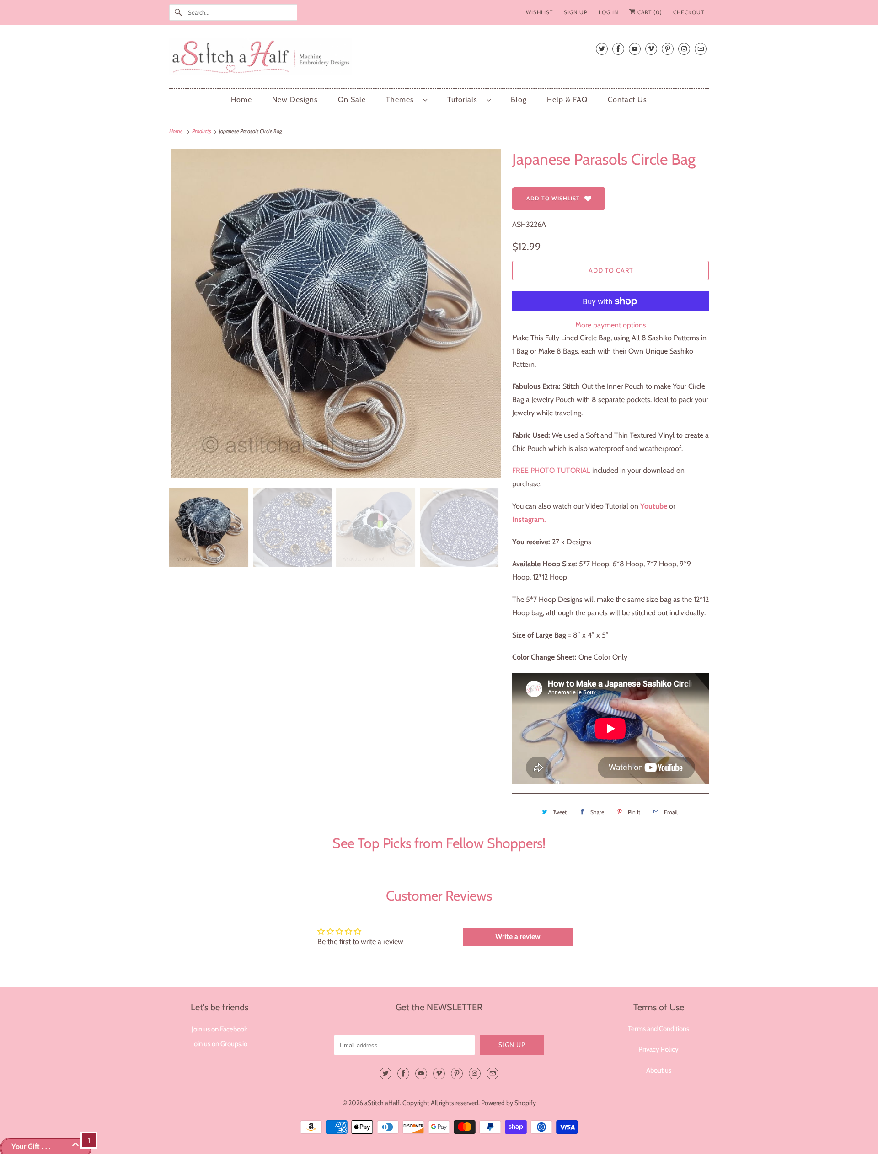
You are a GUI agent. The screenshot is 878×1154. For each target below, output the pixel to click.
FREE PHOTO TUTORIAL (551, 470)
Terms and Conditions (658, 1029)
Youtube (653, 506)
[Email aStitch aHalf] (701, 48)
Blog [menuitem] (519, 99)
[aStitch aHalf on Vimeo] (651, 48)
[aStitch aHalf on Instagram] (684, 48)
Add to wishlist (553, 198)
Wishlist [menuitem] (539, 12)
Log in (608, 12)
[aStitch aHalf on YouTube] (635, 48)
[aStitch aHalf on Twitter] (602, 48)
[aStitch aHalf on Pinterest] (668, 48)
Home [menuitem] (241, 99)
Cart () (649, 12)
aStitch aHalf (382, 1103)
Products (202, 131)
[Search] (178, 12)
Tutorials (464, 99)
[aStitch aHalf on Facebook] (618, 48)
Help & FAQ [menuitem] (567, 99)
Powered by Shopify (508, 1103)
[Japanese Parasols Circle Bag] (336, 313)
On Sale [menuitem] (352, 99)
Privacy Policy (658, 1049)
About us (658, 1070)
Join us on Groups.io (219, 1044)
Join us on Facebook (219, 1029)
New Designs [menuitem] (295, 99)
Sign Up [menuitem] (576, 12)
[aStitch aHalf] (439, 58)
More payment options (610, 325)
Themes (402, 99)
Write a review (518, 936)
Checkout (688, 12)
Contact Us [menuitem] (627, 99)
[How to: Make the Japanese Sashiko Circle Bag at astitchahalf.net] (668, 506)
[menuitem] (406, 99)
